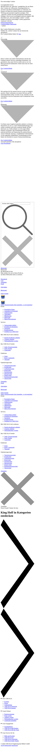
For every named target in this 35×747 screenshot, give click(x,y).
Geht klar (9, 21)
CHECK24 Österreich (10, 706)
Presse (6, 703)
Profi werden (8, 716)
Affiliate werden (9, 717)
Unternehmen (8, 705)
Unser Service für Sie (8, 733)
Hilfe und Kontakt (9, 736)
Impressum (13, 24)
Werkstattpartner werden (11, 719)
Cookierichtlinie (5, 24)
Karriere (6, 701)
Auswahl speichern (6, 142)
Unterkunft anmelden (10, 720)
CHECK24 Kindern (11, 728)
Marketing (4, 104)
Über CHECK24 (7, 698)
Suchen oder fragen (7, 203)
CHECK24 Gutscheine (11, 739)
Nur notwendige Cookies (8, 1)
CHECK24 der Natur (11, 730)
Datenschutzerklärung (7, 22)
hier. (20, 34)
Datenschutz (7, 745)
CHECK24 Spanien (10, 708)
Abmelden (4, 381)
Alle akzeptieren (16, 142)
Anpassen (3, 21)
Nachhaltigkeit (8, 726)
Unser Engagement (7, 723)
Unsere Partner (6, 711)
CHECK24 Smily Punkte (11, 741)
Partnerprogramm (9, 714)
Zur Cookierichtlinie (6, 68)
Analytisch (4, 72)
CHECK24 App (9, 737)
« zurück (3, 26)
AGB (2, 745)
